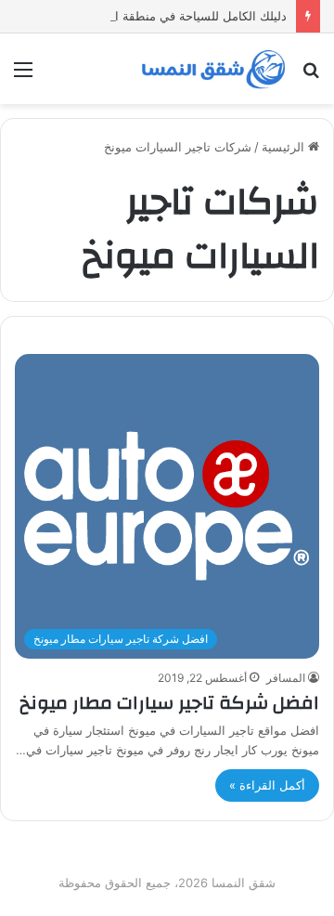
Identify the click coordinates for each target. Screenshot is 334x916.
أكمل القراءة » (267, 785)
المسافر (285, 678)
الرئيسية (285, 146)
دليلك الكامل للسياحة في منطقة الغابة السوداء (167, 15)
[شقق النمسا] (213, 68)
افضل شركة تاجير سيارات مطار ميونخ (169, 703)
